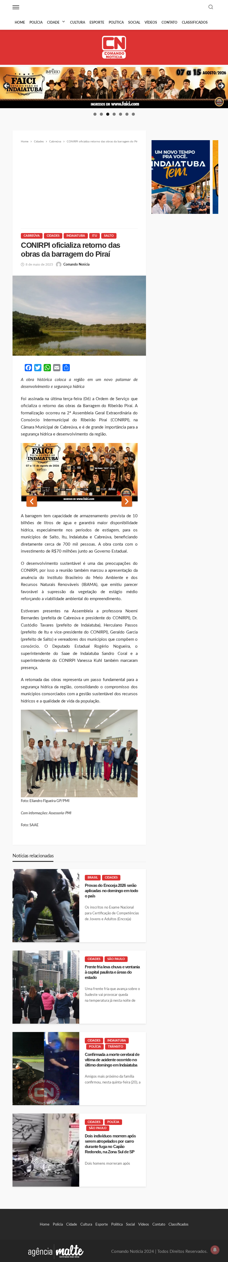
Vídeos (151, 22)
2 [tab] (101, 114)
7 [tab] (133, 114)
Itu (94, 235)
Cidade (53, 22)
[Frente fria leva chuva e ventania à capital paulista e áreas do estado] (46, 987)
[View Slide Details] (114, 87)
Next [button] (221, 86)
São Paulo (116, 959)
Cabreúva (32, 235)
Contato (169, 22)
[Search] (210, 7)
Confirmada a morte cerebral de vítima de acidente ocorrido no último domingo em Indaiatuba (112, 1060)
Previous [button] (7, 86)
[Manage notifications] (214, 1249)
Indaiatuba (75, 235)
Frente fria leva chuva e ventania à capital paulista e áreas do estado (112, 972)
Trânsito (115, 1046)
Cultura (77, 22)
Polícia (36, 22)
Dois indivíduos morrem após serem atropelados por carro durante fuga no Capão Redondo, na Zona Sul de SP (110, 1144)
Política (116, 22)
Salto (109, 235)
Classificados (195, 22)
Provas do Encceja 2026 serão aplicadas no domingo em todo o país (111, 891)
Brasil (93, 877)
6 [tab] (126, 114)
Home (20, 22)
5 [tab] (120, 114)
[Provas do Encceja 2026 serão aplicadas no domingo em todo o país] (46, 905)
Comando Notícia (76, 264)
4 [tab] (114, 114)
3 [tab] (107, 114)
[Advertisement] (79, 186)
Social (134, 22)
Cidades (53, 235)
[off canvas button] (16, 7)
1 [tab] (94, 114)
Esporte (97, 22)
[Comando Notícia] (114, 47)
